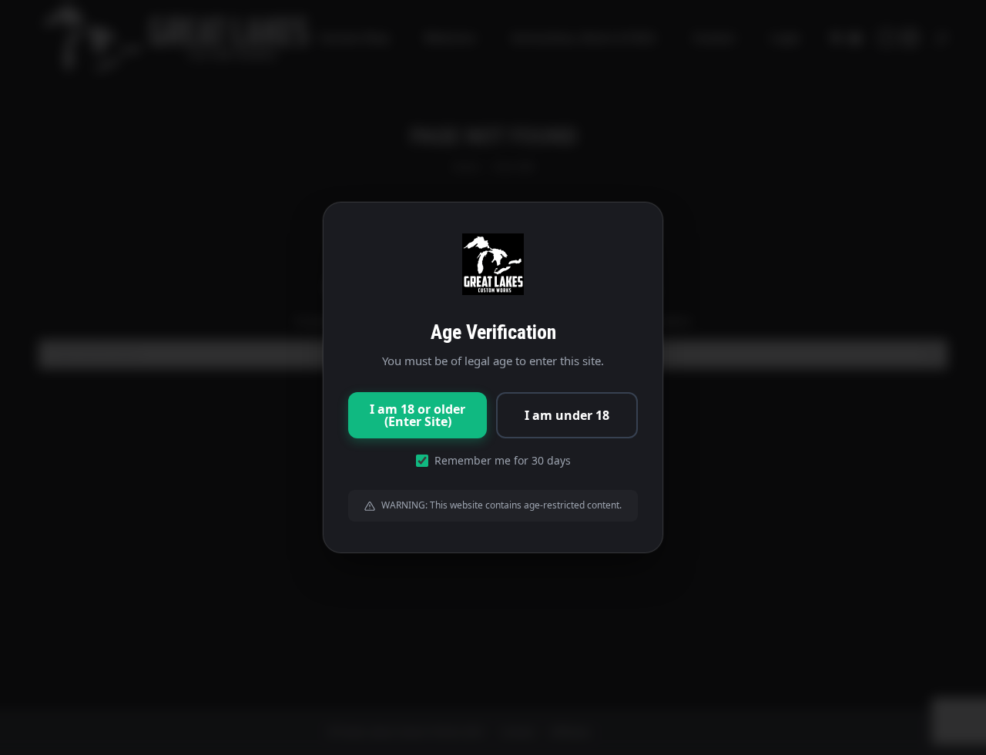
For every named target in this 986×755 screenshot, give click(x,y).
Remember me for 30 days (502, 460)
